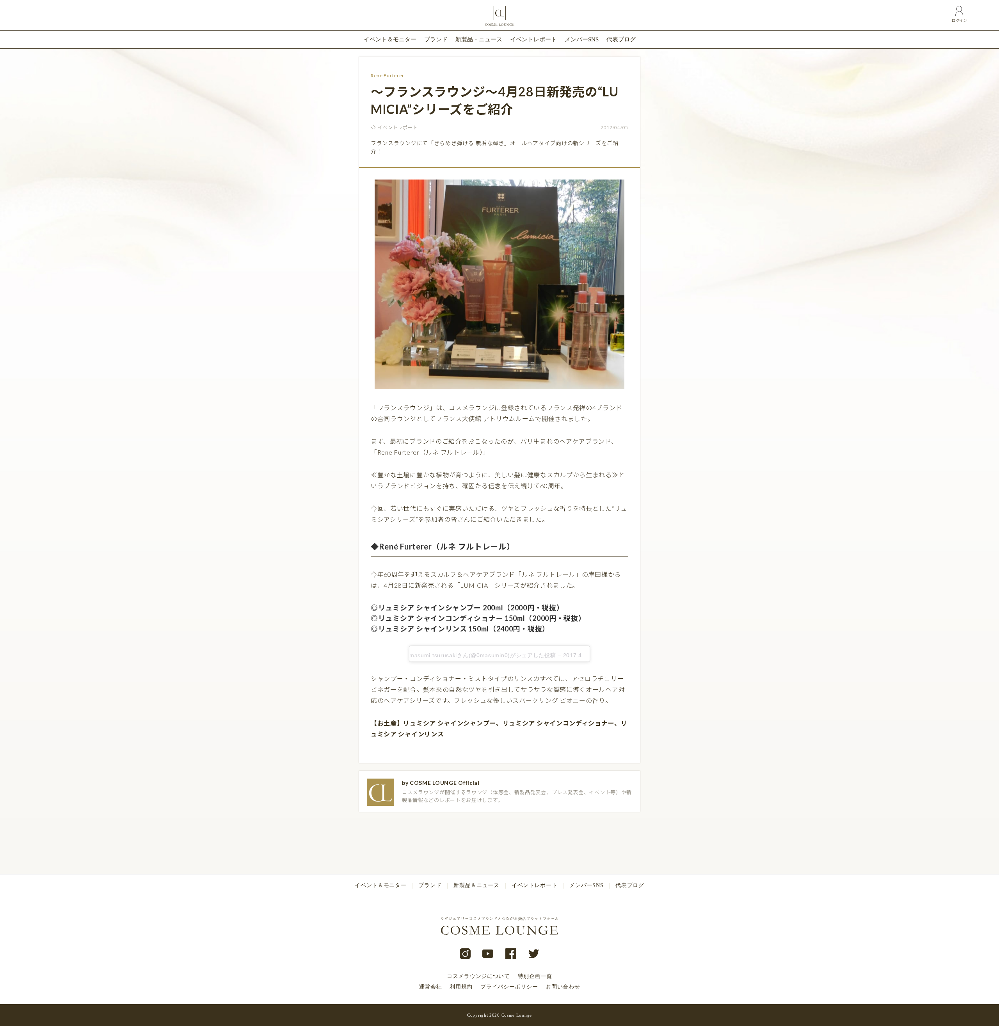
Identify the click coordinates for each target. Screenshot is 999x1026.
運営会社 (430, 987)
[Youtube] (488, 954)
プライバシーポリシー (509, 987)
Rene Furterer (387, 75)
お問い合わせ (563, 987)
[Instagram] (465, 954)
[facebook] (511, 954)
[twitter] (534, 954)
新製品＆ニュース (476, 885)
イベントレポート (533, 39)
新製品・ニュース (478, 39)
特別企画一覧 (535, 976)
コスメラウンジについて (478, 976)
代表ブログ (621, 39)
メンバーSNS (582, 39)
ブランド (436, 39)
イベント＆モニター (390, 39)
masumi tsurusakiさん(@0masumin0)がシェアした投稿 (482, 655)
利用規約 (461, 987)
